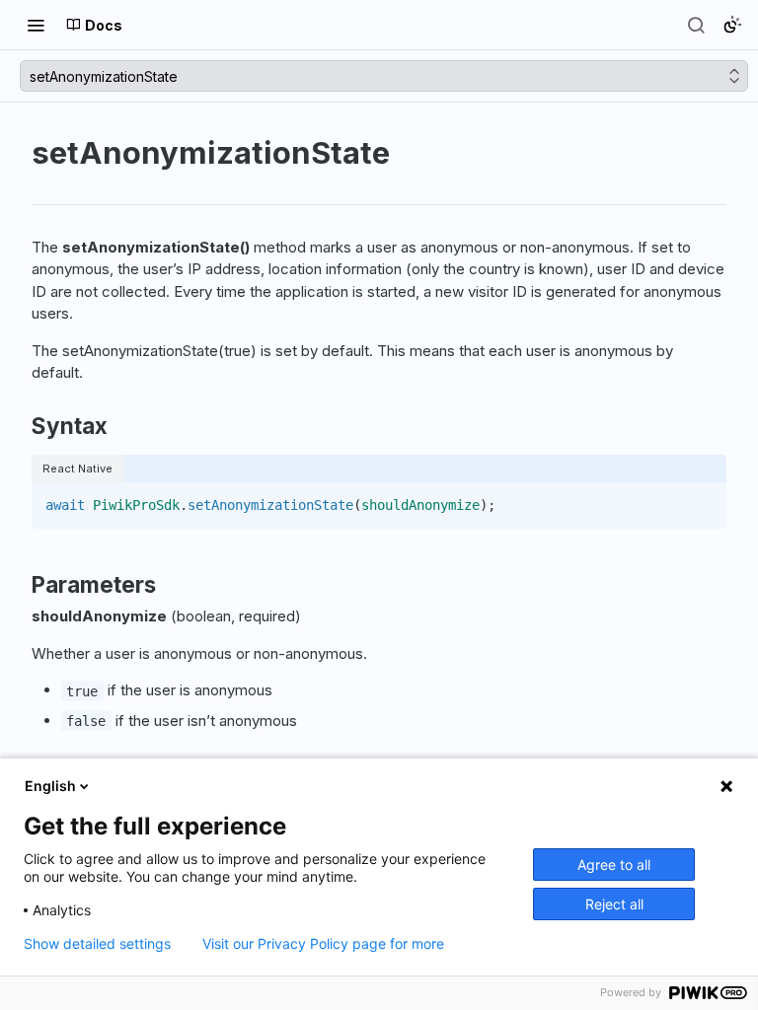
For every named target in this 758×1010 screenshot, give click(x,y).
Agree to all (613, 864)
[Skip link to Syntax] (18, 426)
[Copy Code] (703, 499)
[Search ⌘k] (696, 24)
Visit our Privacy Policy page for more (323, 944)
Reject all (614, 904)
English (50, 785)
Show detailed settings (97, 944)
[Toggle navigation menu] (35, 24)
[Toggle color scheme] (732, 24)
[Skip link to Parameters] (18, 585)
